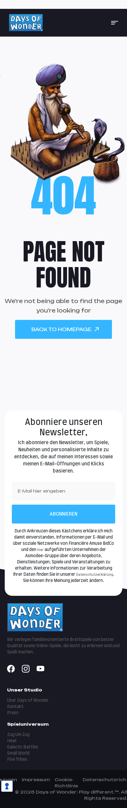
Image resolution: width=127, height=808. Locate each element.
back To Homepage (61, 329)
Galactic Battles (22, 747)
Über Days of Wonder (28, 701)
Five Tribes (17, 760)
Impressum (36, 779)
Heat (12, 741)
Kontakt (15, 707)
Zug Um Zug (18, 735)
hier (40, 550)
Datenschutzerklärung (94, 574)
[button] (114, 22)
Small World (18, 753)
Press (12, 713)
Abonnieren (63, 514)
